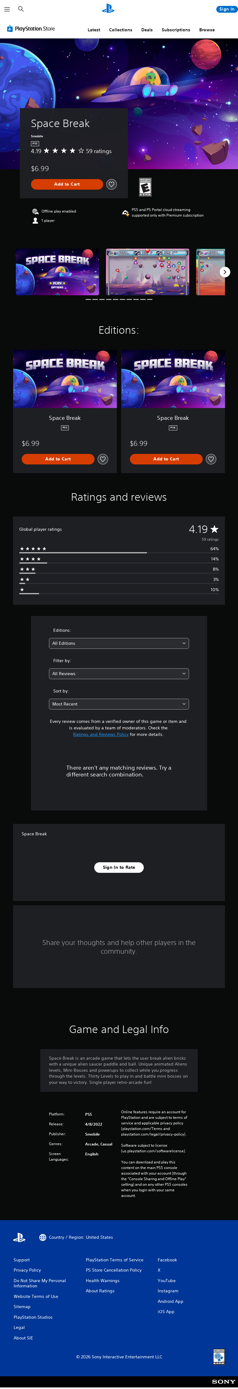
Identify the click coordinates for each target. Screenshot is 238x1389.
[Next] (225, 272)
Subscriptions (176, 30)
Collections (120, 30)
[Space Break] (57, 271)
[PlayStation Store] (32, 28)
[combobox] (119, 643)
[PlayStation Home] (108, 9)
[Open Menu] (7, 9)
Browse (207, 30)
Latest (94, 30)
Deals (147, 30)
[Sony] (224, 1386)
